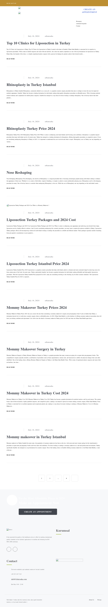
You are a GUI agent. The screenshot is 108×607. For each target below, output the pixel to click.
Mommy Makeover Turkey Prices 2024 (37, 307)
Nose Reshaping (19, 172)
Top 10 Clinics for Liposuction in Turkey (38, 43)
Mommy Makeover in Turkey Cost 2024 (37, 393)
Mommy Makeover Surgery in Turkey (36, 349)
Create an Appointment (89, 10)
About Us (91, 600)
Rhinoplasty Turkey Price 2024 (31, 128)
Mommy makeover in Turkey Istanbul (36, 436)
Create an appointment (38, 511)
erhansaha (49, 36)
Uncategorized (14, 36)
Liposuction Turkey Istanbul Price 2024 (38, 263)
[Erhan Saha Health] (37, 11)
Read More (11, 59)
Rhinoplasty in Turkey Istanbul (31, 84)
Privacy (99, 600)
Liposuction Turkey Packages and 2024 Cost (41, 219)
